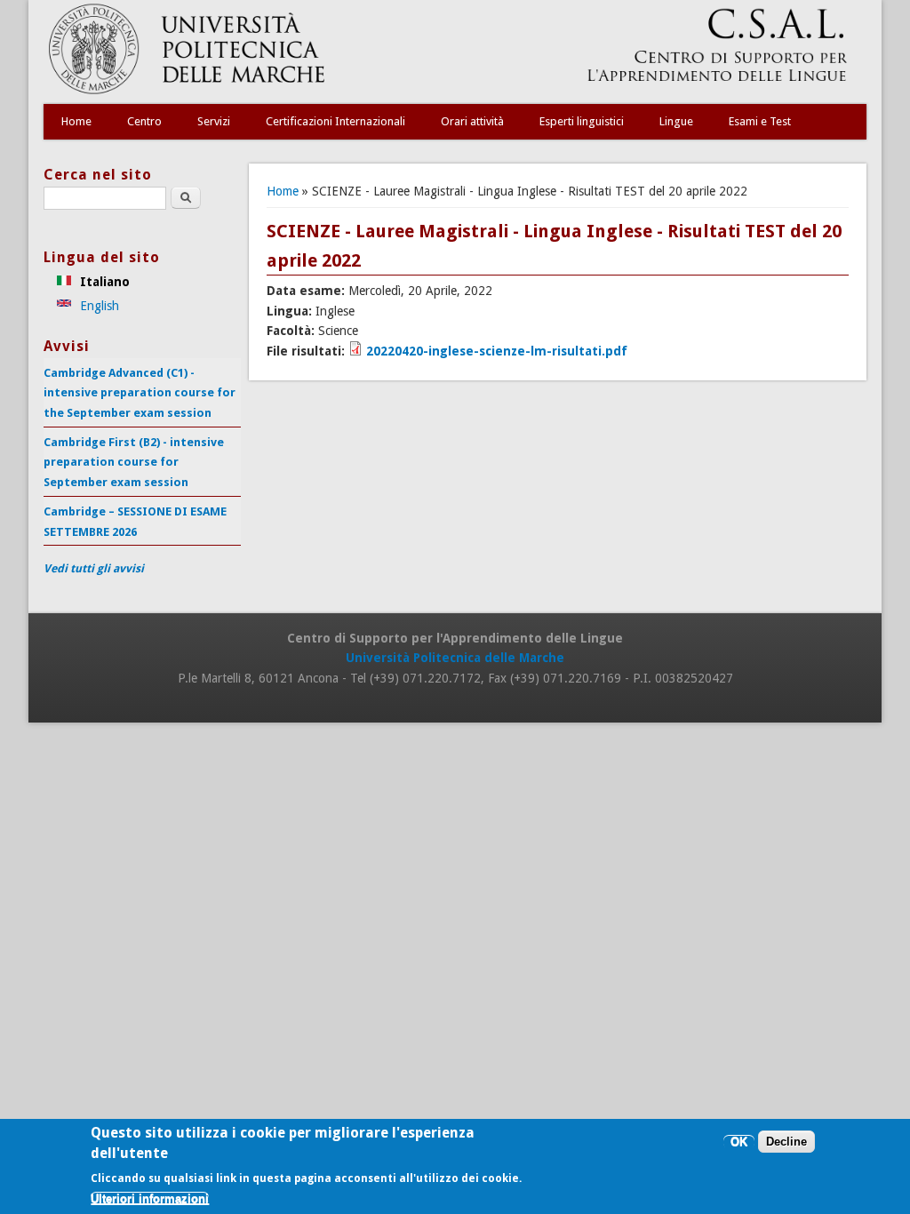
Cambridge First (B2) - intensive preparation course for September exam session (134, 462)
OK (738, 1141)
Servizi (213, 121)
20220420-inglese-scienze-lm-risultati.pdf (496, 351)
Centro (144, 121)
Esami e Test (760, 121)
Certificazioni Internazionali (335, 121)
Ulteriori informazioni (150, 1198)
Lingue (676, 121)
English (97, 306)
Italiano (103, 282)
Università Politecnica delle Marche (455, 658)
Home (76, 121)
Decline (786, 1141)
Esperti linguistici (581, 121)
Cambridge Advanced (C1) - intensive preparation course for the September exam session (139, 392)
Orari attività (472, 121)
